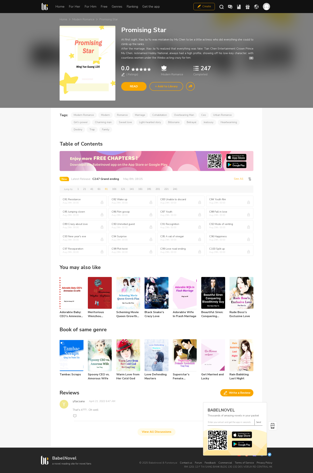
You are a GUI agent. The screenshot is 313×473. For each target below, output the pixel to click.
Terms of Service (244, 462)
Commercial (225, 462)
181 (149, 189)
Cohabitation (159, 115)
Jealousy (208, 122)
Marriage (140, 115)
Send (258, 422)
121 (123, 189)
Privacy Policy (264, 462)
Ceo (203, 115)
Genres (117, 6)
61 (99, 189)
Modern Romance (83, 19)
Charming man (103, 122)
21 (84, 189)
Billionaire (174, 122)
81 (106, 189)
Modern (105, 115)
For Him (90, 6)
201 (158, 189)
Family (105, 129)
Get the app (151, 6)
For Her (74, 6)
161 (140, 189)
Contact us (186, 462)
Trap (92, 129)
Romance (122, 115)
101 (114, 189)
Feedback (210, 462)
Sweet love (125, 122)
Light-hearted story (150, 122)
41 (91, 189)
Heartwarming (229, 122)
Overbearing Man (184, 115)
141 (132, 189)
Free (104, 6)
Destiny (78, 129)
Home (59, 6)
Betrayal (191, 122)
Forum (198, 462)
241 (175, 189)
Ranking (132, 6)
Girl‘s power (81, 122)
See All (238, 179)
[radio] (133, 69)
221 (166, 189)
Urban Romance (222, 115)
